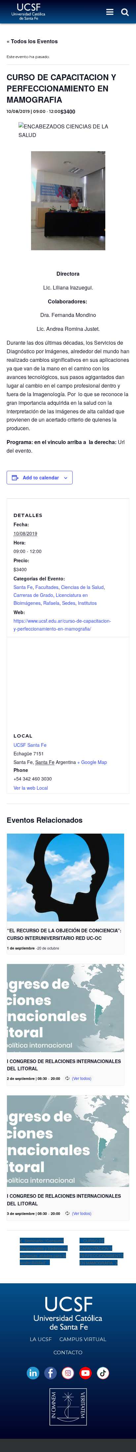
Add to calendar (41, 477)
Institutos (87, 603)
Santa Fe (23, 587)
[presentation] (65, 877)
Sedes (68, 603)
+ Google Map (92, 762)
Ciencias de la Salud (82, 587)
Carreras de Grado (33, 595)
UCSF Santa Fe (30, 745)
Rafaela (51, 603)
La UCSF (41, 1339)
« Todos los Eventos (32, 41)
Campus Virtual (82, 1339)
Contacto (68, 1352)
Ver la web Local (31, 787)
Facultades (46, 587)
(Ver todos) (81, 1078)
